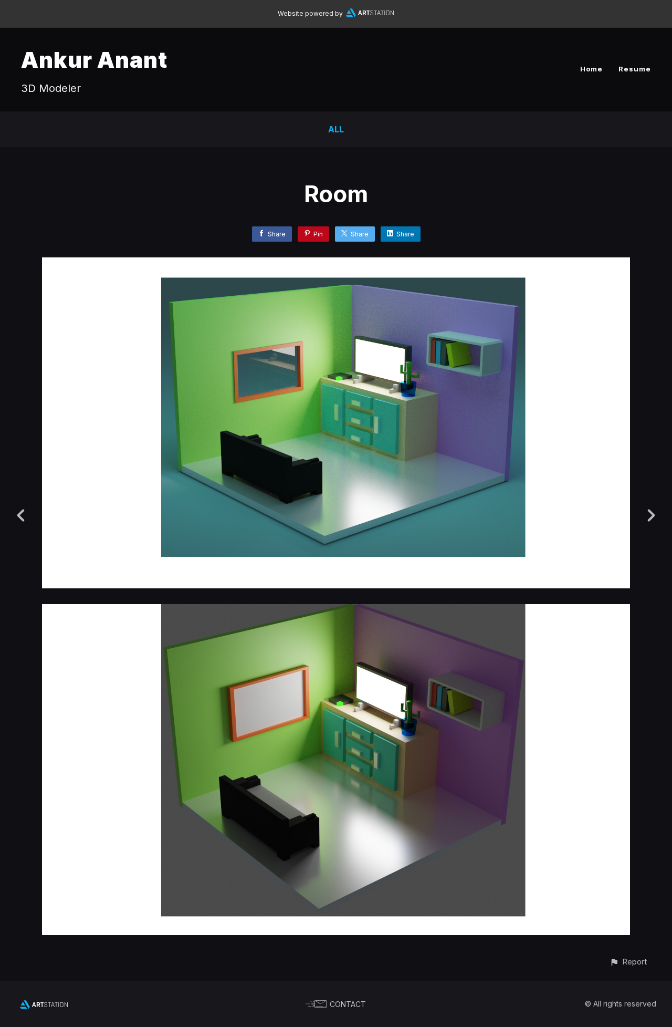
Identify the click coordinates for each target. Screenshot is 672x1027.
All (336, 129)
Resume (634, 69)
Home (591, 69)
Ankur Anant (94, 59)
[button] (628, 961)
